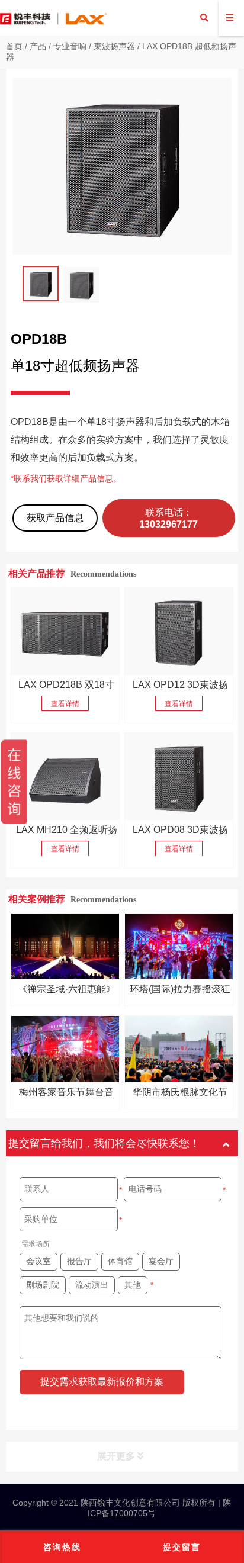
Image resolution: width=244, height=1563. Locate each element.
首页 (14, 46)
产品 (38, 46)
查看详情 (65, 704)
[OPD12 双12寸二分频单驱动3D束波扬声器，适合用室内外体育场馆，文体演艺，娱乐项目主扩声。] (179, 631)
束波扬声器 (114, 46)
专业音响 (69, 46)
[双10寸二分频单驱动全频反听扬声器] (65, 776)
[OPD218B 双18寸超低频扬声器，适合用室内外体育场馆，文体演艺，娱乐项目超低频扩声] (65, 631)
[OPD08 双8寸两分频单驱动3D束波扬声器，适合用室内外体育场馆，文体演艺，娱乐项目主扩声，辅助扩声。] (179, 776)
